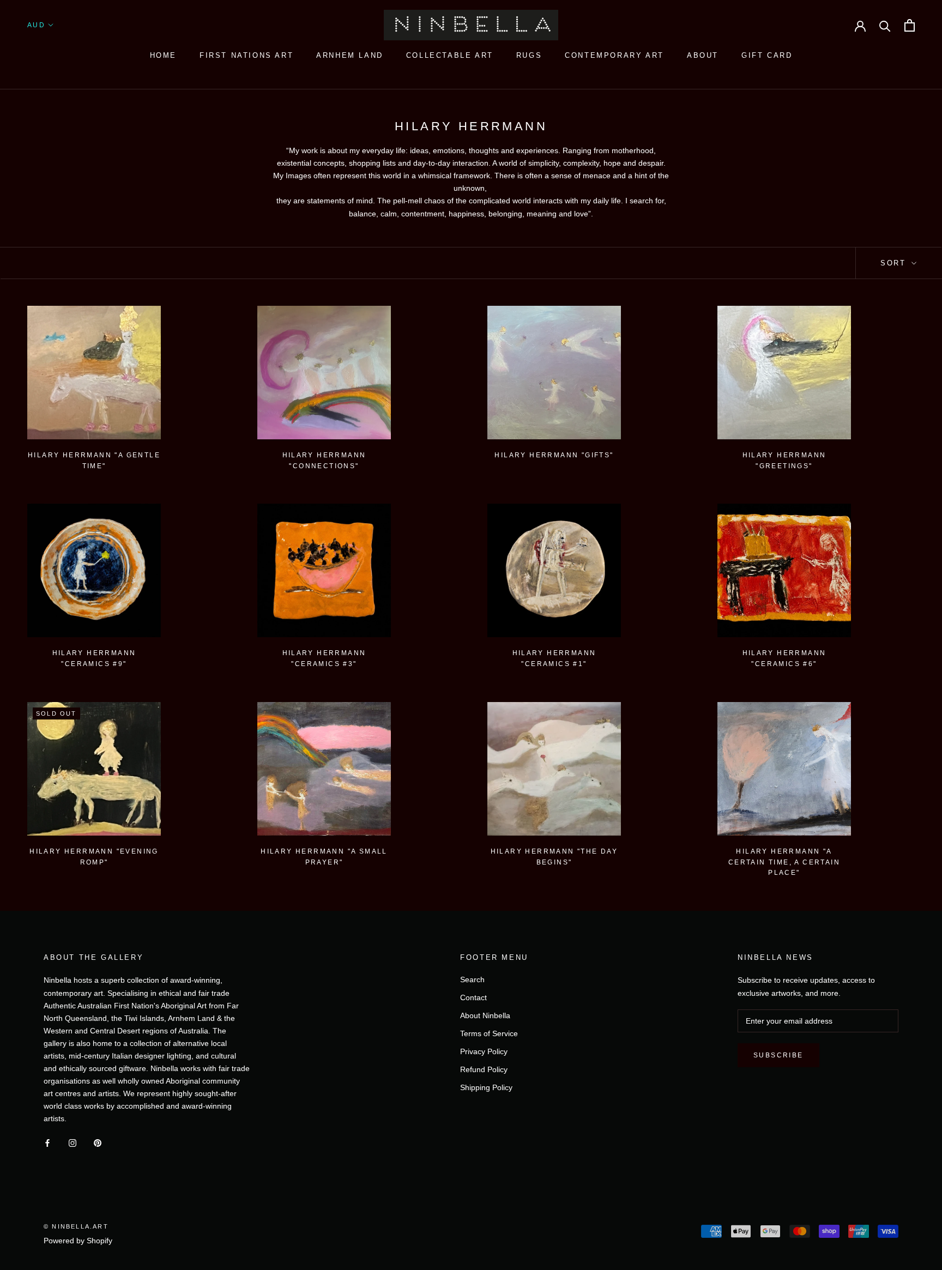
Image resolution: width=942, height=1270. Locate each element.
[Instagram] (72, 1142)
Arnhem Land (349, 55)
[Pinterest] (97, 1142)
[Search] (885, 25)
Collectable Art (449, 55)
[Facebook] (47, 1142)
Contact (473, 997)
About (702, 55)
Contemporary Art (614, 55)
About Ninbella (485, 1015)
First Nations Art (246, 55)
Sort (894, 263)
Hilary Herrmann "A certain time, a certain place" (784, 862)
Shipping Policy (486, 1087)
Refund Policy (484, 1069)
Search (472, 979)
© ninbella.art (76, 1226)
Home (163, 55)
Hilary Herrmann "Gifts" (553, 455)
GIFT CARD (766, 55)
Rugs (529, 55)
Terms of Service (489, 1033)
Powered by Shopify (78, 1240)
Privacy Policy (484, 1051)
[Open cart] (909, 25)
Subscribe (778, 1055)
